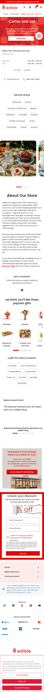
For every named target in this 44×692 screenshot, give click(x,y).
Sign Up (23, 553)
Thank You (11, 377)
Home (6, 14)
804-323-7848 (8, 266)
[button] (22, 567)
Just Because (30, 371)
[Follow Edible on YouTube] (39, 605)
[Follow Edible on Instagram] (4, 605)
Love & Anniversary (28, 366)
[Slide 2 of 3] (24, 187)
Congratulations (14, 371)
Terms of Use (14, 538)
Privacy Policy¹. (27, 538)
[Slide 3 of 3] (27, 187)
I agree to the (14, 535)
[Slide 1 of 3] (19, 187)
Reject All (22, 681)
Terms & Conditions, (26, 535)
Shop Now (21, 38)
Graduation (22, 383)
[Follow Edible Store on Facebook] (22, 290)
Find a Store (15, 14)
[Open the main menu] (41, 7)
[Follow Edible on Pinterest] (31, 605)
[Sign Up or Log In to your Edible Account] (30, 7)
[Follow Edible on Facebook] (13, 605)
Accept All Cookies (22, 688)
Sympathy (12, 366)
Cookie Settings (22, 675)
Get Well (22, 377)
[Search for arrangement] (24, 7)
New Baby (33, 377)
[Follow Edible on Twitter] (22, 605)
